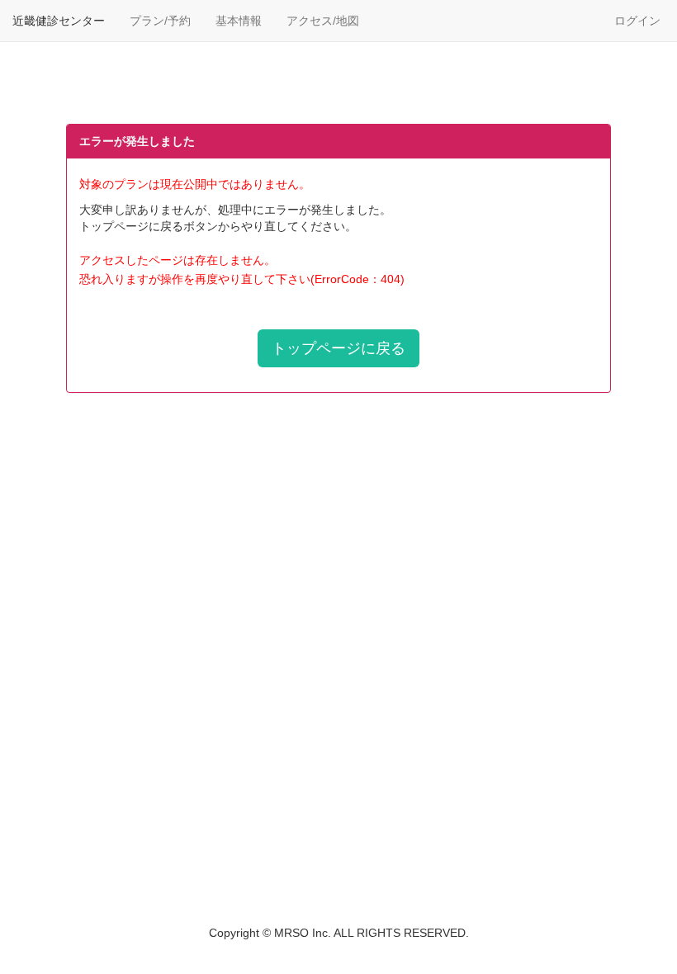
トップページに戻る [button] (338, 348)
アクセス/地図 (322, 20)
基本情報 (238, 20)
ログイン (637, 20)
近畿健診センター (58, 20)
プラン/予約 (160, 20)
